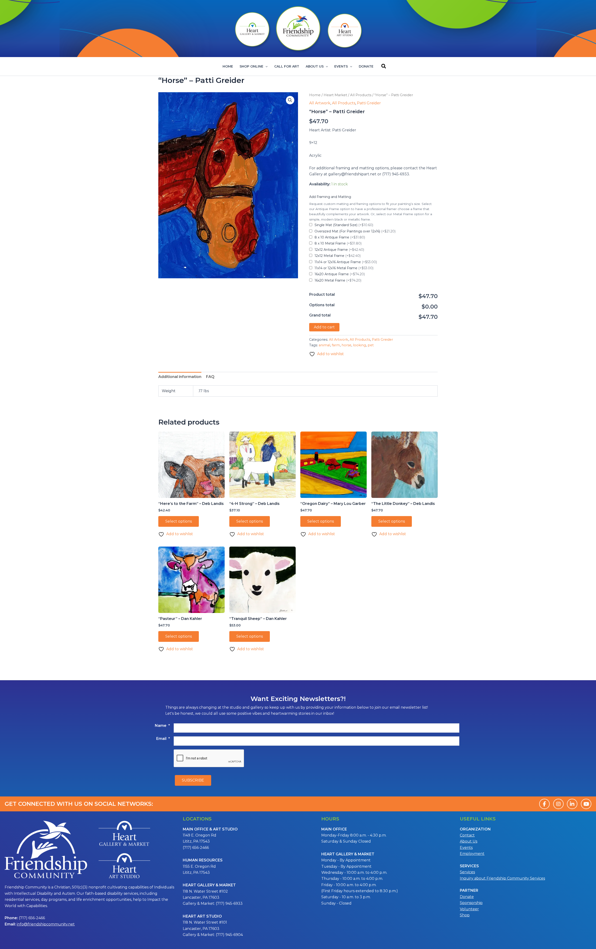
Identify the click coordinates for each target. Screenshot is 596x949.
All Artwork (319, 103)
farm (336, 345)
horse (346, 345)
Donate (366, 66)
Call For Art (286, 66)
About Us (315, 66)
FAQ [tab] (210, 376)
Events (341, 66)
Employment (472, 853)
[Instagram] (558, 804)
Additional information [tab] (179, 376)
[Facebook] (544, 804)
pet (371, 345)
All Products (360, 95)
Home (228, 66)
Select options (178, 521)
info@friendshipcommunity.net (46, 924)
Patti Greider (369, 103)
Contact (467, 835)
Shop (465, 915)
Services (467, 872)
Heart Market (335, 95)
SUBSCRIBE (193, 780)
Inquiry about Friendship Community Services (502, 878)
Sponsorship (471, 903)
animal (324, 345)
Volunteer (469, 909)
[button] (265, 66)
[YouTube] (586, 804)
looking (359, 345)
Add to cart (324, 327)
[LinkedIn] (572, 804)
